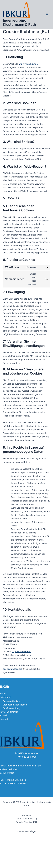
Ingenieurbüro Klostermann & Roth (19, 22)
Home (3, 693)
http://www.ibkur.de (28, 64)
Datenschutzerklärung (27, 818)
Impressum (26, 815)
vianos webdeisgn (26, 831)
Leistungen (5, 697)
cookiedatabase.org (12, 669)
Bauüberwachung (11, 708)
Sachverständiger (11, 701)
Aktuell (3, 715)
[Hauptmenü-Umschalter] (47, 14)
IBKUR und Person (9, 711)
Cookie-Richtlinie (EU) (27, 822)
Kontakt (4, 719)
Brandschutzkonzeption (15, 704)
